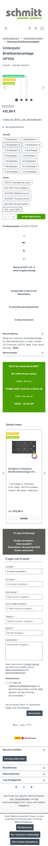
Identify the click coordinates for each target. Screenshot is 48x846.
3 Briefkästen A (32, 144)
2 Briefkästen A (30, 139)
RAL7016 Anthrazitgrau (16, 188)
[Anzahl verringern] (5, 216)
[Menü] (6, 28)
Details (24, 518)
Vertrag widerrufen (14, 758)
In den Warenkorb (31, 216)
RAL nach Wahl (12, 209)
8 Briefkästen (29, 161)
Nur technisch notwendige (25, 834)
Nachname (11, 592)
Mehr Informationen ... (24, 822)
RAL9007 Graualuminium (17, 198)
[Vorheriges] (5, 87)
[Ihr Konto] (36, 28)
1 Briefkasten (10, 139)
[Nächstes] (43, 87)
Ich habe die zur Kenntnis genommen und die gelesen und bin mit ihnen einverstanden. (26, 689)
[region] (24, 87)
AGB (40, 689)
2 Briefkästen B (12, 144)
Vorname (11, 579)
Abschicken (34, 713)
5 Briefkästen (11, 155)
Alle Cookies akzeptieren (25, 842)
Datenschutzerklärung (15, 670)
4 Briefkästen (31, 150)
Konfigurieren (25, 827)
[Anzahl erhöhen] (13, 216)
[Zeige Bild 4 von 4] (31, 100)
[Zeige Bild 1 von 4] (16, 100)
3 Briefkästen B (12, 150)
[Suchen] (29, 28)
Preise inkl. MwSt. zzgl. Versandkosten (22, 119)
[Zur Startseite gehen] (24, 13)
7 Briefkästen (11, 161)
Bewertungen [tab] (10, 352)
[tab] (23, 340)
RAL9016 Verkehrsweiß (16, 204)
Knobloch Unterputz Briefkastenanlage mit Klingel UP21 (21, 470)
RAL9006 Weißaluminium (16, 193)
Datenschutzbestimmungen (22, 686)
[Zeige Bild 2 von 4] (21, 100)
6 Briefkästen (29, 155)
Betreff (9, 628)
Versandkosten (22, 799)
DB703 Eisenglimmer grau (17, 182)
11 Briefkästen (11, 171)
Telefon (10, 616)
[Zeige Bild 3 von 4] (26, 100)
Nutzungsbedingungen (15, 673)
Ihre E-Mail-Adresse (16, 603)
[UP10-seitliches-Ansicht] (24, 87)
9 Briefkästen (11, 166)
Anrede (10, 566)
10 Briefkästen (29, 166)
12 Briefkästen (30, 171)
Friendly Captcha (31, 664)
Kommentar (12, 640)
